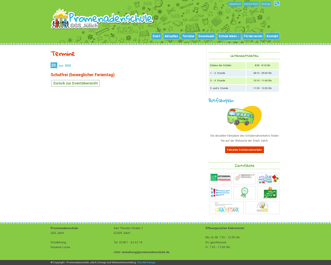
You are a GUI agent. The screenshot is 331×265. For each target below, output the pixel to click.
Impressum (235, 3)
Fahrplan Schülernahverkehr (244, 149)
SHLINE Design (146, 262)
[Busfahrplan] (244, 130)
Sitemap (265, 3)
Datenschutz (251, 3)
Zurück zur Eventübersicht (75, 83)
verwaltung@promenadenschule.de (146, 252)
